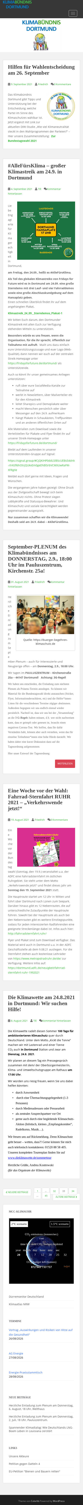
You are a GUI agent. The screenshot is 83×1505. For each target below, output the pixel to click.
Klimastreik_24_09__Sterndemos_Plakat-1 (35, 313)
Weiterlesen (65, 763)
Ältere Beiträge (66, 1197)
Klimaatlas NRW (19, 1304)
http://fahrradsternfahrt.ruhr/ (27, 933)
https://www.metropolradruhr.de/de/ (37, 958)
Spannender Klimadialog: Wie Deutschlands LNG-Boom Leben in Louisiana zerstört (41, 1429)
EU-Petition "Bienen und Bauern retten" (34, 1471)
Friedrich (43, 84)
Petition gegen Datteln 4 (24, 1464)
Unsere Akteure (19, 1456)
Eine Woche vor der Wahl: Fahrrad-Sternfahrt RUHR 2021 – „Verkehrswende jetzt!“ (39, 799)
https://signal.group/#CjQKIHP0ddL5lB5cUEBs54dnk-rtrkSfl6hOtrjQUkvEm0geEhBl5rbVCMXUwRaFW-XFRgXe (41, 465)
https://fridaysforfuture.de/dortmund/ (32, 363)
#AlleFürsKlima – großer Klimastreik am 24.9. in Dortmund (37, 172)
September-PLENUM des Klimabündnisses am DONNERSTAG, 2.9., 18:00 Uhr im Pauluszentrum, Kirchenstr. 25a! (40, 559)
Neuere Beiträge (17, 1192)
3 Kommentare (62, 84)
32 (54, 1191)
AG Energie (16, 1353)
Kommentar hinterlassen (56, 1020)
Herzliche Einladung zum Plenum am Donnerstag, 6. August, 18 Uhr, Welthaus (41, 1407)
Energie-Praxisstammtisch (25, 1372)
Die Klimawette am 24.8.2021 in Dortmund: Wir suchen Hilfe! (41, 1003)
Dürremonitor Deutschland (26, 1296)
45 (46, 1195)
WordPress (59, 1501)
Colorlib (35, 1501)
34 (73, 1191)
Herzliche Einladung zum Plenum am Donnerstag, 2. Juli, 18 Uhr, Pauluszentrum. (41, 1418)
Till (39, 189)
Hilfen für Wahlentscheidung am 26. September (41, 70)
